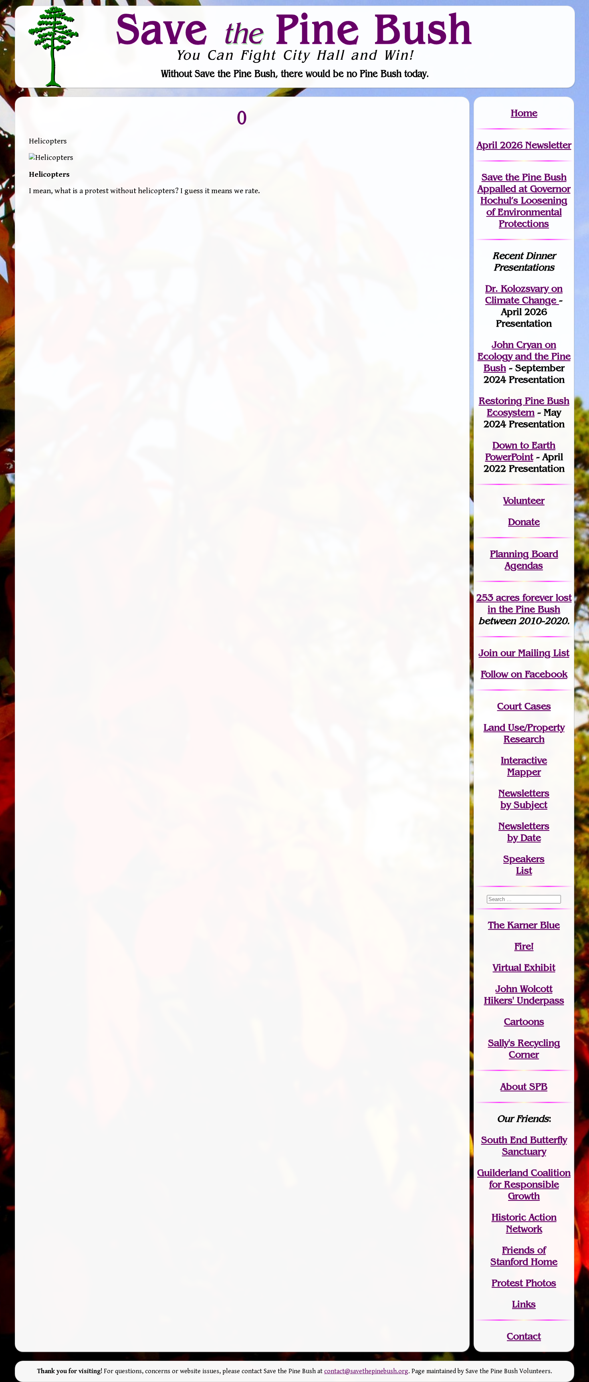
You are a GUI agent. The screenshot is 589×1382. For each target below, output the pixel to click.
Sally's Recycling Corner (524, 1048)
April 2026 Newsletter (524, 145)
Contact (524, 1336)
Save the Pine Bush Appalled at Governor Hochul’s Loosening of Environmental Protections (524, 200)
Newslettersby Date (523, 831)
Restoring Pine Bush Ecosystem (524, 406)
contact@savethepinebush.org (366, 1371)
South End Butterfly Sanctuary (524, 1145)
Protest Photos (524, 1283)
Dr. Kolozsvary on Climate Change (524, 294)
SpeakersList (524, 864)
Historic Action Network (524, 1223)
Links (524, 1304)
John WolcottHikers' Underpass (524, 994)
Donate (524, 521)
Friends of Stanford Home (523, 1255)
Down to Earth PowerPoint (520, 451)
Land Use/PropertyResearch (524, 733)
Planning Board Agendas (524, 559)
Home (524, 113)
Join (488, 653)
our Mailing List (533, 653)
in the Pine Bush (530, 603)
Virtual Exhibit (524, 967)
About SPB (523, 1086)
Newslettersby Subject (523, 798)
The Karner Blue (524, 925)
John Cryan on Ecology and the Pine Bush (524, 356)
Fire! (524, 946)
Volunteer (524, 500)
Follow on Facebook (524, 674)
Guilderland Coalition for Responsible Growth (524, 1184)
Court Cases (524, 706)
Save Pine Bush (295, 28)
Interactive (524, 760)
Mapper (524, 772)
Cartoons (524, 1021)
